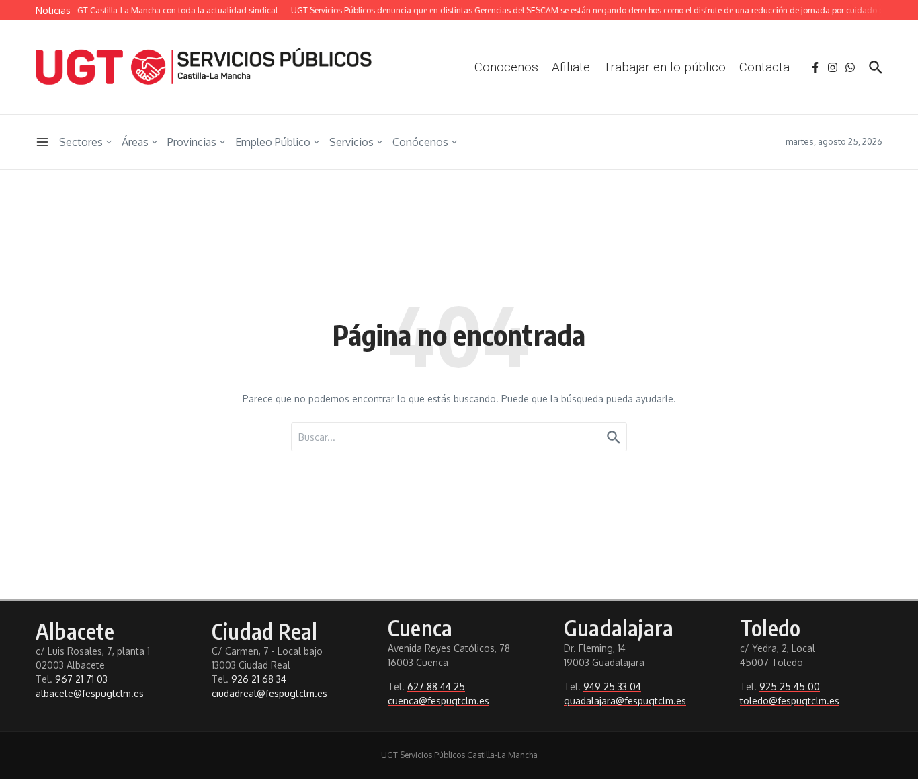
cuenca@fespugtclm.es (438, 700)
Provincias (191, 142)
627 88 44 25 (436, 686)
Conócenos (420, 142)
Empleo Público (272, 142)
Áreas (135, 142)
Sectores (81, 142)
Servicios (351, 142)
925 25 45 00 (789, 686)
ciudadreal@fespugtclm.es (269, 693)
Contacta (764, 67)
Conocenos (506, 67)
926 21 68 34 (258, 679)
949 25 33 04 (612, 686)
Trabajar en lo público (664, 67)
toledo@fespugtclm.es (789, 700)
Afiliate (571, 67)
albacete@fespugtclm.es (90, 693)
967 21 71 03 (81, 679)
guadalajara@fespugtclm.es (625, 700)
